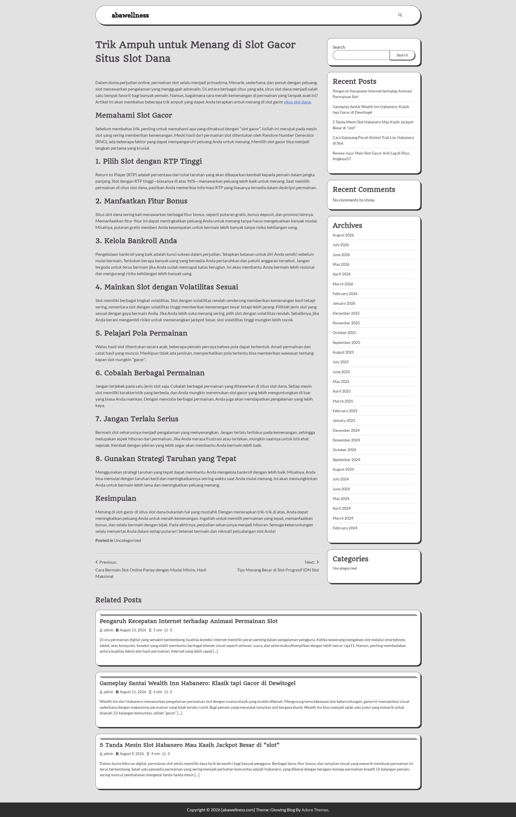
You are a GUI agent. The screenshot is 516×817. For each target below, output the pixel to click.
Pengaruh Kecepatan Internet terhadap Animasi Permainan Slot (189, 621)
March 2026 (343, 284)
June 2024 (341, 489)
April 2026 (342, 274)
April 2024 (342, 508)
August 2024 (343, 469)
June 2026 (341, 254)
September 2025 (346, 342)
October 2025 (344, 332)
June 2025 (341, 371)
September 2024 (346, 459)
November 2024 (346, 440)
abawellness (130, 15)
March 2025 (343, 401)
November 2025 (346, 323)
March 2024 (343, 518)
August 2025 (343, 352)
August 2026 (343, 235)
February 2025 (345, 410)
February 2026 (345, 293)
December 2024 (346, 430)
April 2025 (342, 391)
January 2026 (344, 303)
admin (108, 630)
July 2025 (341, 361)
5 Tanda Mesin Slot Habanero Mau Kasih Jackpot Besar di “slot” (190, 745)
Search (339, 46)
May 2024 (341, 498)
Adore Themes (315, 809)
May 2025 (341, 381)
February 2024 (345, 528)
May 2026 (341, 264)
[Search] (400, 15)
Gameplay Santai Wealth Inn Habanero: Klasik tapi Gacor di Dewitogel (198, 683)
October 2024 (344, 449)
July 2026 (341, 244)
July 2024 (341, 479)
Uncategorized (127, 540)
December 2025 (346, 313)
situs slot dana (297, 101)
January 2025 (344, 420)
